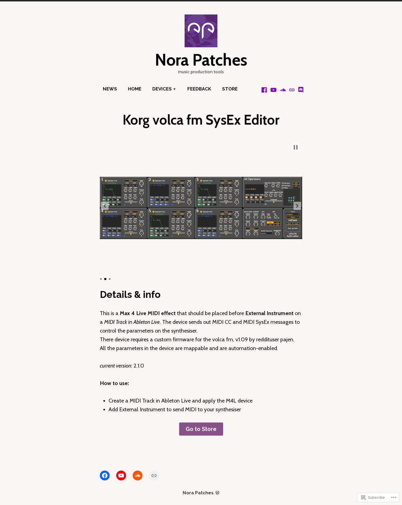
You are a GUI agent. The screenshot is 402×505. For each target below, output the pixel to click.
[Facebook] (265, 89)
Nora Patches (201, 60)
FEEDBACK (199, 89)
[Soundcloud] (282, 89)
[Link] (154, 475)
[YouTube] (273, 89)
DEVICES (162, 89)
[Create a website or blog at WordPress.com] (217, 492)
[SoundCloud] (137, 475)
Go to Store (201, 429)
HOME (134, 89)
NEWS (110, 89)
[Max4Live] (291, 89)
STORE (230, 89)
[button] (105, 206)
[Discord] (300, 89)
